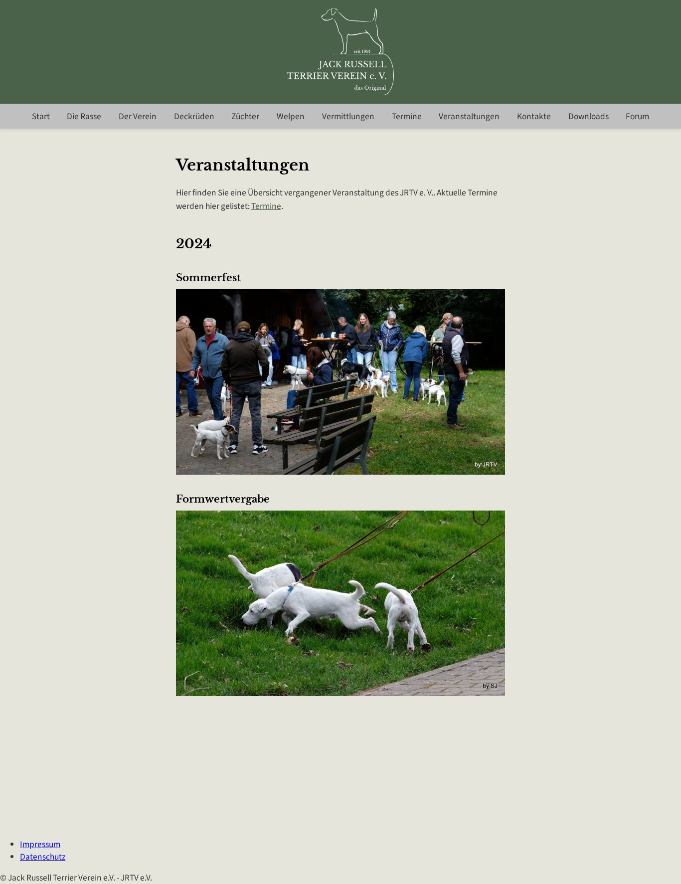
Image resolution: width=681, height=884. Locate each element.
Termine (407, 116)
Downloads (588, 116)
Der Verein (138, 116)
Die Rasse (84, 116)
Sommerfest (208, 277)
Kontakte (534, 116)
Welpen (291, 116)
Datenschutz (42, 857)
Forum (637, 116)
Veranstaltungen (469, 116)
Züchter (245, 116)
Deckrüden (194, 116)
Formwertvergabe (223, 499)
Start (41, 116)
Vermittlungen (348, 116)
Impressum (40, 844)
